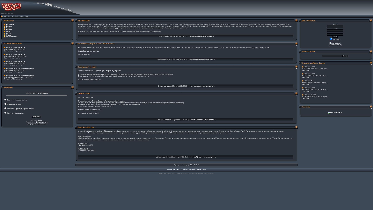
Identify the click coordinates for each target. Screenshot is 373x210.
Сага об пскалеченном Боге (88, 51)
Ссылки (8, 35)
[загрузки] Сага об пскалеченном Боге (20, 68)
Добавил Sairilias (310, 95)
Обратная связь (11, 37)
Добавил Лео (308, 81)
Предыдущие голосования (36, 124)
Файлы (8, 28)
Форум (8, 31)
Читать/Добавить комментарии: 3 (201, 36)
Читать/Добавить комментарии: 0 (202, 59)
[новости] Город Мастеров (15, 47)
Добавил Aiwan (309, 67)
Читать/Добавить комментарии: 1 (202, 86)
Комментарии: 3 (41, 122)
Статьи (8, 33)
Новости (9, 29)
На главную (10, 24)
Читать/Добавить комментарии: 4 (203, 120)
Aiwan (40, 120)
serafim (167, 86)
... (20, 51)
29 (195, 165)
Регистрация (335, 43)
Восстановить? (335, 45)
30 (196, 165)
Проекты (9, 26)
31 (198, 165)
